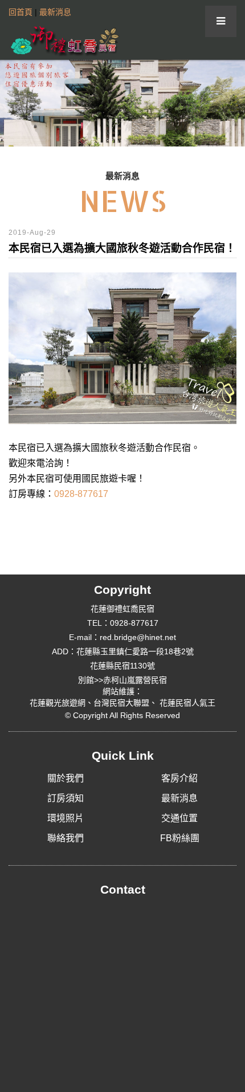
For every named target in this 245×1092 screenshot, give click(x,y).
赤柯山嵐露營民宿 (135, 679)
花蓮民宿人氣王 (186, 702)
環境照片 (65, 818)
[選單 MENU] (220, 21)
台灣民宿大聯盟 (121, 702)
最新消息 (55, 12)
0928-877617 (81, 494)
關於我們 (65, 778)
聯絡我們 (65, 838)
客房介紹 (179, 778)
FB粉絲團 (179, 838)
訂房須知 (65, 798)
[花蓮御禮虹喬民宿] (65, 38)
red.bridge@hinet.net (138, 637)
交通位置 (179, 818)
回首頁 (20, 12)
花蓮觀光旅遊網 (57, 702)
